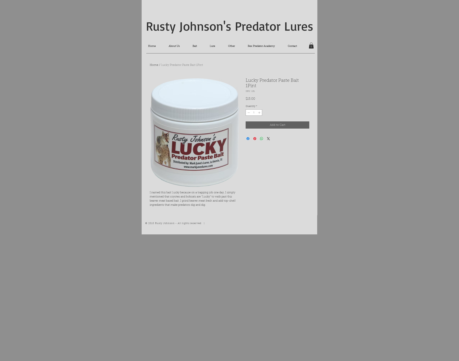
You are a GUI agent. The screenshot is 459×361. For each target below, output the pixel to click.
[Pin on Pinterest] (255, 138)
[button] (311, 45)
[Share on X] (268, 138)
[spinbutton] (253, 113)
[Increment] (259, 113)
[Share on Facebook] (248, 138)
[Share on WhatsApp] (261, 138)
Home (154, 65)
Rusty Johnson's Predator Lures (229, 26)
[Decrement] (248, 113)
